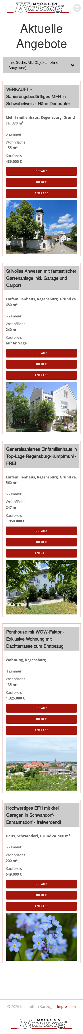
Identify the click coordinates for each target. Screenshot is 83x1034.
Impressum (66, 1006)
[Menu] (77, 8)
